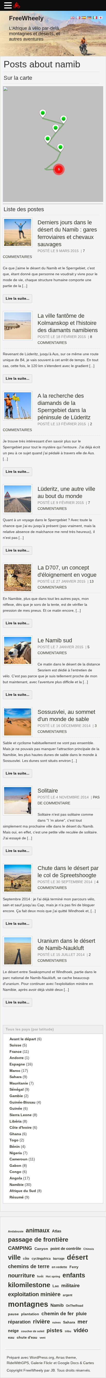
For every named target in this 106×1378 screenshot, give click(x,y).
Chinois (88, 1248)
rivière (41, 1321)
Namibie (17, 1185)
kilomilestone (29, 1285)
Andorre (17, 1058)
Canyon (41, 1249)
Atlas (56, 1231)
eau (11, 1337)
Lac (55, 1286)
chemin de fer (57, 1313)
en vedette (59, 1267)
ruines (56, 1322)
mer (82, 1322)
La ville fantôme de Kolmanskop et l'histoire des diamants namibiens (68, 323)
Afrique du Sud (23, 1191)
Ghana (15, 1134)
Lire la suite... (17, 298)
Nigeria (16, 1153)
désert (77, 1257)
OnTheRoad (74, 1306)
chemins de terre (28, 1266)
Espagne (17, 1064)
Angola (16, 1178)
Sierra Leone (21, 1115)
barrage (59, 1258)
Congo (15, 1172)
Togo (14, 1140)
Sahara (16, 1077)
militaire (70, 1285)
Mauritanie (19, 1083)
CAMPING (20, 1248)
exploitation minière (34, 1294)
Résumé (17, 1197)
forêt (40, 1276)
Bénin (15, 1146)
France (16, 1052)
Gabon (15, 1165)
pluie (81, 1313)
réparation (19, 1321)
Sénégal (17, 1089)
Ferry (73, 1267)
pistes (55, 1330)
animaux (38, 1230)
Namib (57, 1305)
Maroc (15, 1071)
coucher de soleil (32, 1331)
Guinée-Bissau (23, 1102)
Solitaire (48, 790)
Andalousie (15, 1231)
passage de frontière (38, 1239)
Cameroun (19, 1159)
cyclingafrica (41, 1258)
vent (43, 1337)
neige (13, 1331)
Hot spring (53, 1276)
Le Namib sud (55, 640)
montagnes (28, 1304)
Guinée (16, 1108)
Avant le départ (23, 1039)
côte (26, 1258)
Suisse (15, 1045)
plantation (30, 1314)
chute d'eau (27, 1337)
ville (14, 1257)
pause (13, 1314)
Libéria (16, 1121)
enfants (74, 1275)
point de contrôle (65, 1249)
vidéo (81, 1330)
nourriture (21, 1275)
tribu (68, 1331)
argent (67, 1295)
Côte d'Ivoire (21, 1127)
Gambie (16, 1096)
